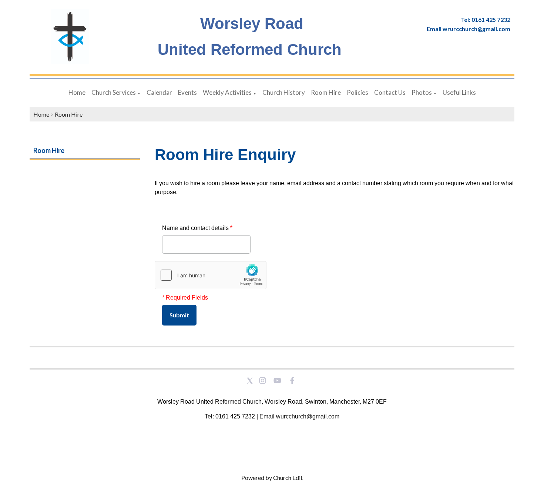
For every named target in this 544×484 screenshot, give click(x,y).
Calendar (159, 92)
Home (76, 92)
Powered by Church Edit (272, 477)
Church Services (113, 92)
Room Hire (326, 92)
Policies (357, 92)
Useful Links (459, 92)
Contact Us (390, 92)
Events (187, 92)
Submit (179, 314)
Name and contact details (197, 228)
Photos (422, 92)
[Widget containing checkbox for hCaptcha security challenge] (210, 275)
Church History (283, 92)
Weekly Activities (227, 92)
